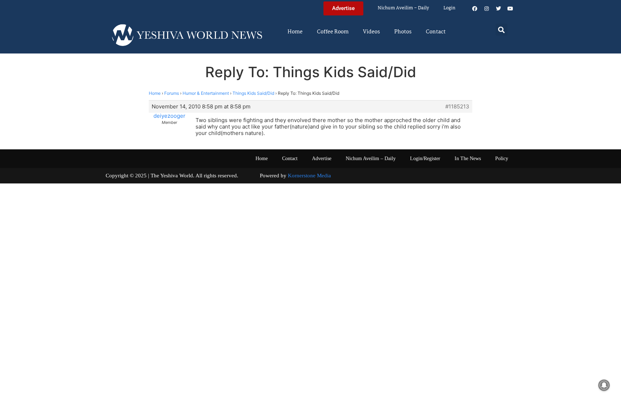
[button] (501, 30)
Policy (501, 158)
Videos (371, 32)
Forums (171, 93)
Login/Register (425, 158)
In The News (468, 158)
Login (449, 8)
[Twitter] (498, 9)
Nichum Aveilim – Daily (403, 8)
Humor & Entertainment (206, 93)
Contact (436, 32)
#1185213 (457, 106)
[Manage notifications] (604, 385)
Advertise (321, 158)
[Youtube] (510, 9)
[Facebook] (475, 9)
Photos (402, 32)
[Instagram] (487, 9)
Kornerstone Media (309, 175)
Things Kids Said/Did (253, 93)
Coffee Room (333, 32)
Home (295, 32)
